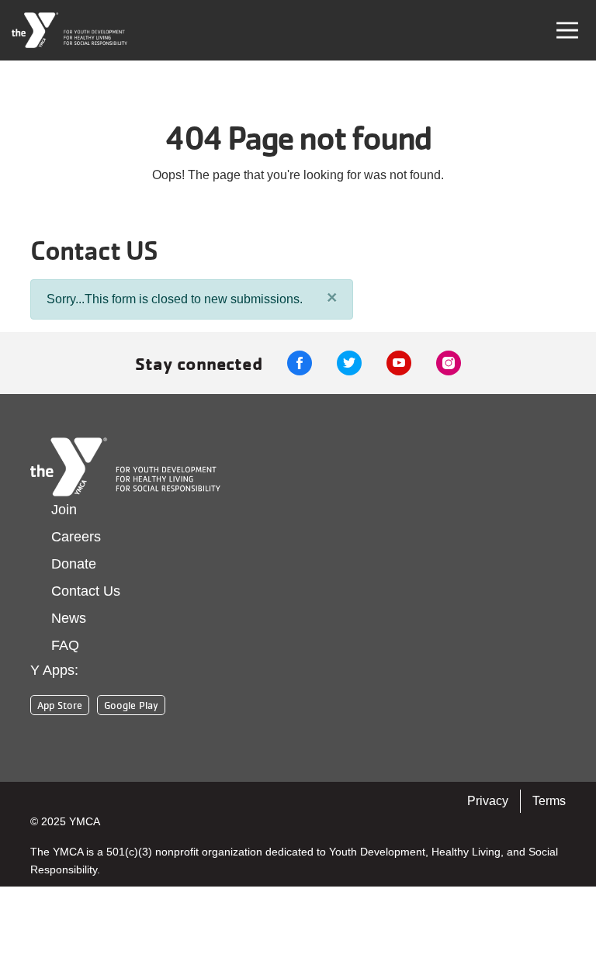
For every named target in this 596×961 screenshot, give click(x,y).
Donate (73, 564)
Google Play (131, 705)
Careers (76, 536)
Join (64, 509)
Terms (549, 800)
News (68, 618)
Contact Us (85, 591)
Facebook (299, 363)
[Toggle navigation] (567, 30)
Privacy (487, 800)
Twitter (349, 363)
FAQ (65, 645)
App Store (59, 705)
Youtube (398, 363)
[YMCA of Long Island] (69, 30)
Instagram (448, 363)
